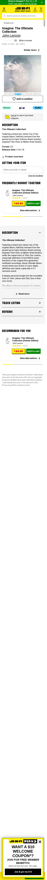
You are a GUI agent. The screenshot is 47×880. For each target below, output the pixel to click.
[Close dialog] (40, 850)
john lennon (11, 35)
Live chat (18, 3)
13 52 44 (32, 3)
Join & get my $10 (23, 872)
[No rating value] (8, 40)
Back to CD (9, 23)
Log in (13, 115)
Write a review (25, 40)
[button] (7, 9)
